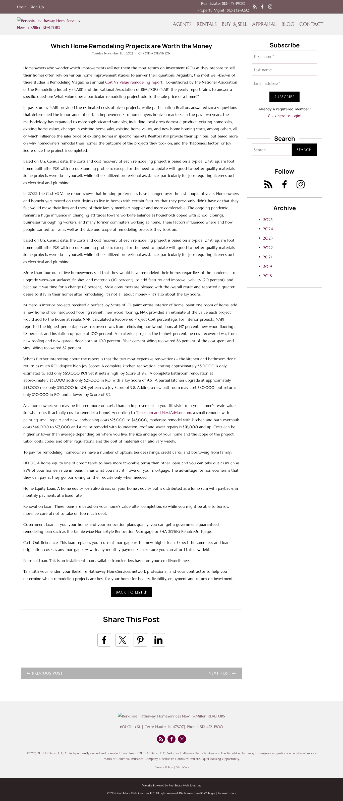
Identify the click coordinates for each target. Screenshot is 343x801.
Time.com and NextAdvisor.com (163, 412)
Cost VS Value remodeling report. (134, 82)
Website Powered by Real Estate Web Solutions (171, 785)
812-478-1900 (233, 3)
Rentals (207, 24)
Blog (287, 24)
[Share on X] (122, 640)
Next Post (220, 673)
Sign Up (37, 7)
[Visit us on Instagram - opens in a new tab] (270, 6)
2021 (267, 256)
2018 (267, 275)
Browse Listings (227, 793)
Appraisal (264, 24)
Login (22, 7)
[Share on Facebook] (104, 640)
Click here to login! (284, 115)
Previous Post (47, 673)
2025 (267, 219)
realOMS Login (205, 793)
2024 (268, 228)
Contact (311, 24)
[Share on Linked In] (158, 640)
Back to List (130, 592)
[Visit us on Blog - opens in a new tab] (255, 6)
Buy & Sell (234, 24)
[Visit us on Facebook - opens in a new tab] (262, 6)
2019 (267, 266)
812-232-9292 (238, 10)
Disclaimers (186, 793)
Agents (182, 24)
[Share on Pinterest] (140, 640)
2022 (268, 247)
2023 (268, 238)
